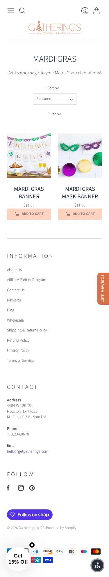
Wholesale (15, 320)
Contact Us (16, 290)
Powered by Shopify (61, 527)
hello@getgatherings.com (27, 451)
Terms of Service (20, 361)
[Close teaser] (32, 545)
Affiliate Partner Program (26, 280)
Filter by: (55, 114)
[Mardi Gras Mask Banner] (80, 156)
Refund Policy (18, 340)
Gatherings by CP (31, 527)
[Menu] (11, 11)
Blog (10, 310)
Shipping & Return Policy (27, 330)
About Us (14, 270)
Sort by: (53, 88)
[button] (18, 559)
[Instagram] (21, 489)
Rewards (14, 300)
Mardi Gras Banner (29, 193)
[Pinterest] (32, 489)
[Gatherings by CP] (54, 28)
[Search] (22, 10)
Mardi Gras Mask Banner (80, 193)
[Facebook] (8, 489)
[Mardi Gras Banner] (29, 156)
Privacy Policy (18, 350)
